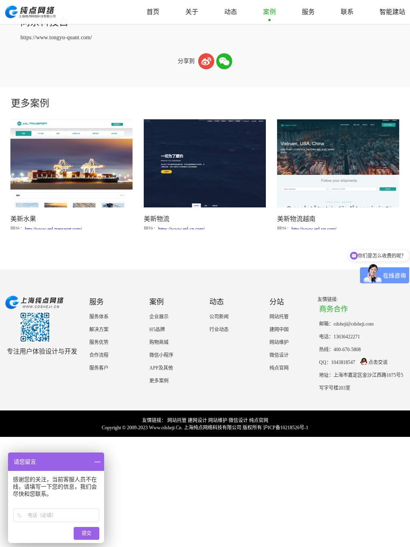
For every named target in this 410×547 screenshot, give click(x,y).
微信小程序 (161, 355)
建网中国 (279, 329)
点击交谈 (378, 362)
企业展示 (159, 317)
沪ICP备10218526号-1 (285, 427)
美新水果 (23, 218)
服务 (308, 11)
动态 (230, 11)
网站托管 (279, 317)
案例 (269, 11)
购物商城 (159, 342)
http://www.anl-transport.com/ (53, 229)
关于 (191, 11)
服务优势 (99, 342)
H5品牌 (157, 329)
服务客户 (99, 368)
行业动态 (219, 329)
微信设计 (279, 355)
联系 (347, 11)
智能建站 (392, 11)
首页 (153, 11)
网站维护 (279, 342)
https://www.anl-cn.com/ (181, 229)
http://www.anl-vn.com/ (313, 229)
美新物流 (156, 218)
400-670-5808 (347, 349)
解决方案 (99, 329)
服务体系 (99, 317)
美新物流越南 (296, 218)
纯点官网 (279, 368)
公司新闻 (219, 317)
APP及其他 (161, 368)
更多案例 (159, 381)
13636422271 (347, 337)
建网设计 (197, 420)
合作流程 (99, 355)
